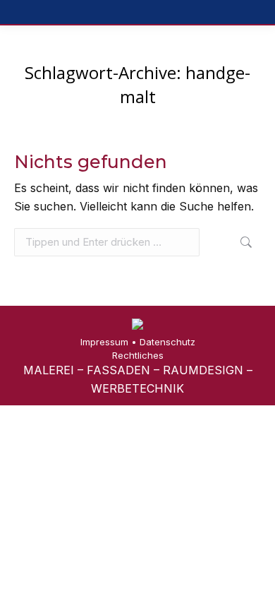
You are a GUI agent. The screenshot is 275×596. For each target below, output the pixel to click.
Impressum (104, 341)
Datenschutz (167, 341)
